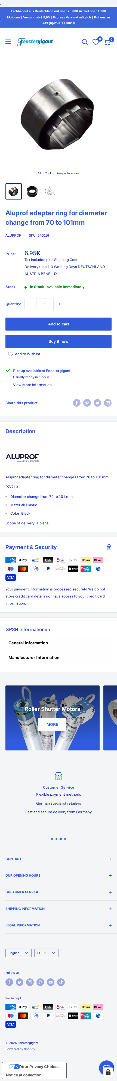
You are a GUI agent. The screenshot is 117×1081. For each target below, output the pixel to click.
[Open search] (85, 42)
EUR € (41, 953)
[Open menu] (8, 42)
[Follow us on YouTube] (50, 982)
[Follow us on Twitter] (19, 982)
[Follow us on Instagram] (30, 982)
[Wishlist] (96, 42)
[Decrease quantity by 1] (30, 304)
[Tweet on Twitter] (97, 403)
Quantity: (13, 303)
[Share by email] (108, 403)
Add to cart (58, 323)
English (13, 953)
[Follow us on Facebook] (9, 982)
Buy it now (58, 341)
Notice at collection (24, 1075)
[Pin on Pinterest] (87, 403)
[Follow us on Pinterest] (40, 982)
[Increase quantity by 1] (59, 304)
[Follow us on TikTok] (61, 982)
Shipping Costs (66, 259)
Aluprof (13, 235)
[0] (107, 42)
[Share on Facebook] (77, 403)
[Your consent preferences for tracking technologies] (108, 1072)
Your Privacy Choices (40, 1066)
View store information (32, 384)
